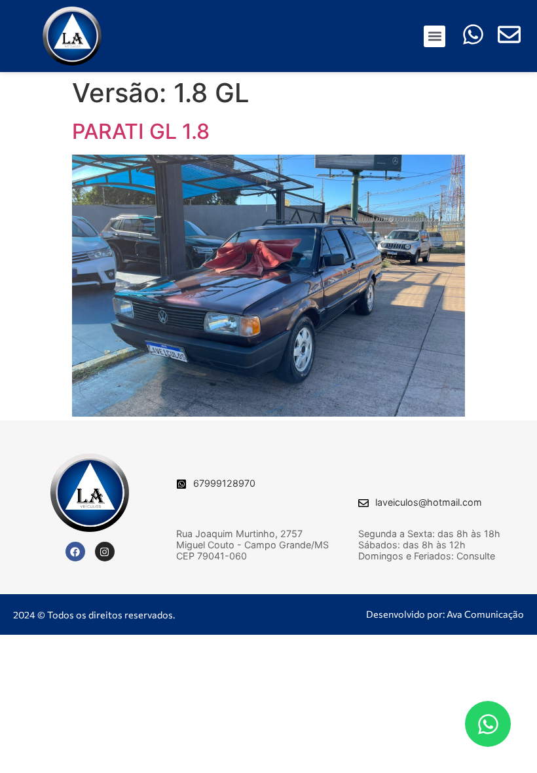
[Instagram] (105, 551)
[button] (434, 36)
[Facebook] (75, 551)
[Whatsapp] (488, 724)
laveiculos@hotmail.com (428, 502)
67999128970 (224, 483)
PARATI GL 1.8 (141, 131)
